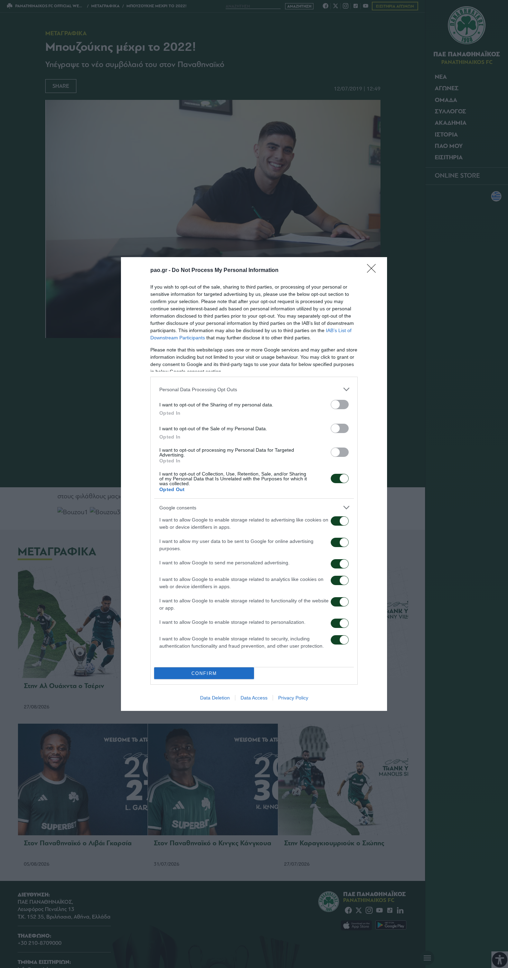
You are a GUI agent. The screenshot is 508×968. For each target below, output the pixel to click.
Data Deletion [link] (215, 698)
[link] (373, 270)
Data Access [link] (254, 698)
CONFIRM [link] (204, 673)
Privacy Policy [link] (293, 698)
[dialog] (254, 484)
